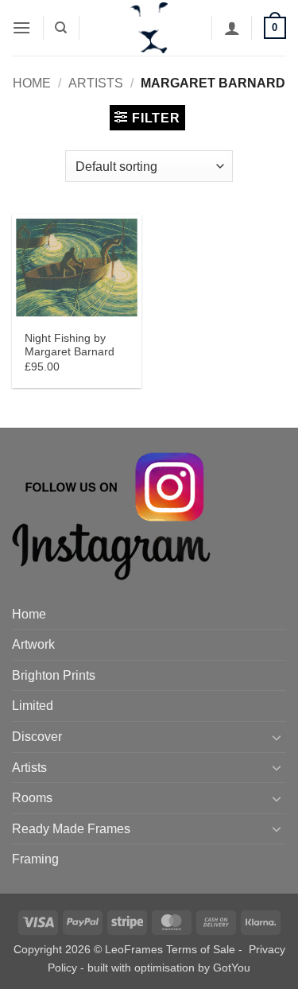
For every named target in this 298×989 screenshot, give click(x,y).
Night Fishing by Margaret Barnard (69, 345)
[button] (21, 27)
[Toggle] (276, 737)
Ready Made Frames (71, 829)
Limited (32, 705)
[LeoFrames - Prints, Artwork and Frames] (149, 28)
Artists (95, 83)
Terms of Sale (200, 949)
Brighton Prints (53, 675)
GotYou (231, 967)
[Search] (61, 28)
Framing (35, 859)
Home (32, 83)
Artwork (33, 644)
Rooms (32, 798)
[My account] (232, 27)
